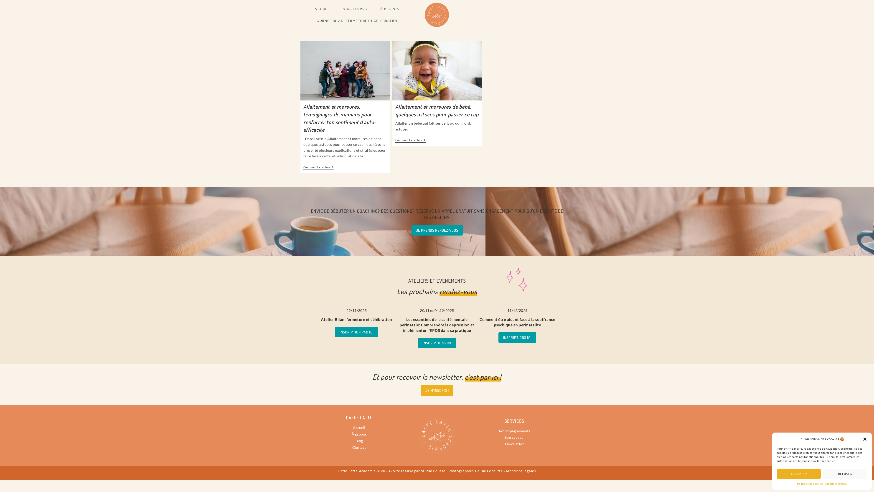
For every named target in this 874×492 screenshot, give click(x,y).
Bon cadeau (514, 437)
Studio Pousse (433, 471)
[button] (865, 439)
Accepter (799, 474)
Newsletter (514, 444)
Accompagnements (514, 431)
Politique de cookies (810, 483)
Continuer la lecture (318, 167)
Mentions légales (836, 483)
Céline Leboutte (489, 471)
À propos (359, 434)
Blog (359, 440)
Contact (359, 447)
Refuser (845, 474)
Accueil (359, 427)
